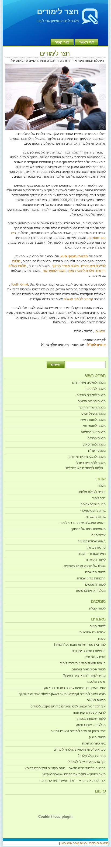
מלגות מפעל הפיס (93, 413)
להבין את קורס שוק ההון (89, 712)
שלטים (100, 331)
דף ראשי (86, 42)
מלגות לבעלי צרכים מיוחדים (87, 457)
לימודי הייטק (97, 737)
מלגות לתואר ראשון (80, 271)
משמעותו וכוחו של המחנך (88, 529)
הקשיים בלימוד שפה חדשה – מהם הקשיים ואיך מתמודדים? (65, 768)
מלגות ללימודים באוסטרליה (84, 468)
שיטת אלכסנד (96, 682)
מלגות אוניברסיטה (93, 432)
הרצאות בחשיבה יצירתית (89, 651)
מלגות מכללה (97, 438)
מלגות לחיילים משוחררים (89, 383)
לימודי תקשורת (96, 560)
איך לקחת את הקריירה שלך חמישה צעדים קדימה (72, 780)
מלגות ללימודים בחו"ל (91, 463)
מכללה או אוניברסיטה (91, 591)
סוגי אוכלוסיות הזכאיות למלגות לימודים (80, 749)
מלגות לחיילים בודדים (91, 395)
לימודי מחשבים (95, 572)
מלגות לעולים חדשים (92, 401)
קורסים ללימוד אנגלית (78, 299)
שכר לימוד (99, 498)
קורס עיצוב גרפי (95, 657)
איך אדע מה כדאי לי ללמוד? (87, 762)
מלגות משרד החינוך (65, 266)
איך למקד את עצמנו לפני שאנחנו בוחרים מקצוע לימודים (68, 706)
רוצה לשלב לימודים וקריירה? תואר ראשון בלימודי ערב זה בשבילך (62, 694)
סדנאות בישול (96, 547)
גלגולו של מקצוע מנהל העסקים (85, 566)
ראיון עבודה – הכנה (92, 554)
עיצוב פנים (98, 535)
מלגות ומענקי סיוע (74, 256)
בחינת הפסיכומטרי (93, 510)
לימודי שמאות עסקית (91, 719)
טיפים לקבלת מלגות (92, 492)
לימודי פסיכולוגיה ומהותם (89, 669)
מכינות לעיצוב (96, 700)
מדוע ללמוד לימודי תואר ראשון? (84, 675)
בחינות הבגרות (96, 517)
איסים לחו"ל (96, 345)
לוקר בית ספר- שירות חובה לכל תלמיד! (80, 645)
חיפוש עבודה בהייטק (92, 541)
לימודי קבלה (97, 608)
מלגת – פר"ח (97, 450)
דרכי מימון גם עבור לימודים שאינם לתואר (78, 731)
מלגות (102, 486)
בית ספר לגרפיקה (94, 743)
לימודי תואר (98, 626)
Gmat (24, 284)
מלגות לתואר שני (53, 271)
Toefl (14, 284)
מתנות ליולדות (98, 843)
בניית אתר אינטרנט (73, 843)
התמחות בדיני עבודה (91, 578)
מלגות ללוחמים (95, 389)
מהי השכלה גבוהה (93, 504)
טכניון (102, 638)
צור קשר (62, 42)
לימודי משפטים (95, 584)
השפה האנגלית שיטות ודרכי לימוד (83, 523)
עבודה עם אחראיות (92, 632)
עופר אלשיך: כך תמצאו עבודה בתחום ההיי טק (75, 688)
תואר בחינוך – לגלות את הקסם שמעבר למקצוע (74, 774)
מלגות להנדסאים (94, 444)
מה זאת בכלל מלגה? (92, 756)
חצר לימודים (58, 12)
